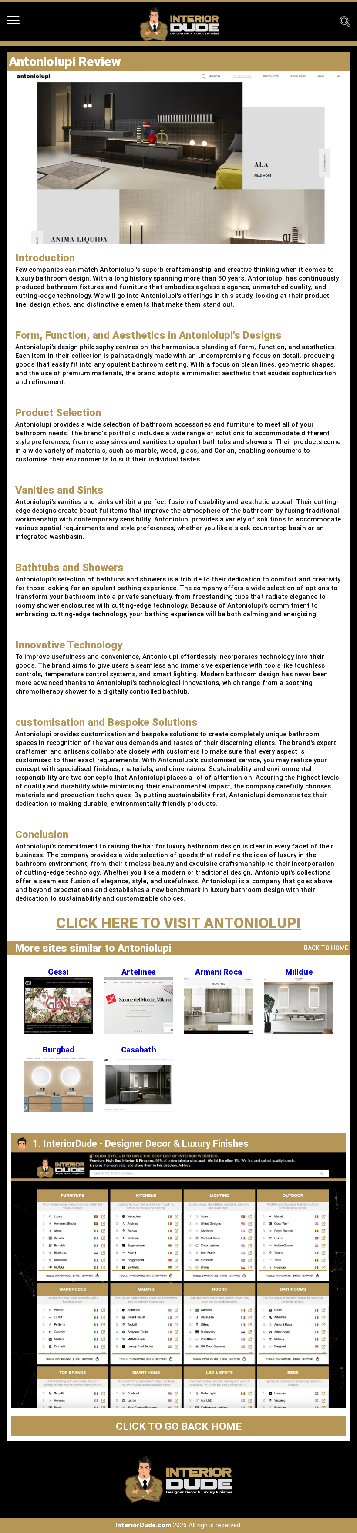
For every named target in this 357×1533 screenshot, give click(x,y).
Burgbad (58, 1049)
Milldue (299, 971)
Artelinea (138, 971)
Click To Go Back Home (179, 1426)
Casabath (138, 1049)
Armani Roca (218, 971)
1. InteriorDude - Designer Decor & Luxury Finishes (141, 1143)
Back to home (326, 948)
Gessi (58, 971)
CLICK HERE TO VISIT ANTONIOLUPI (178, 923)
